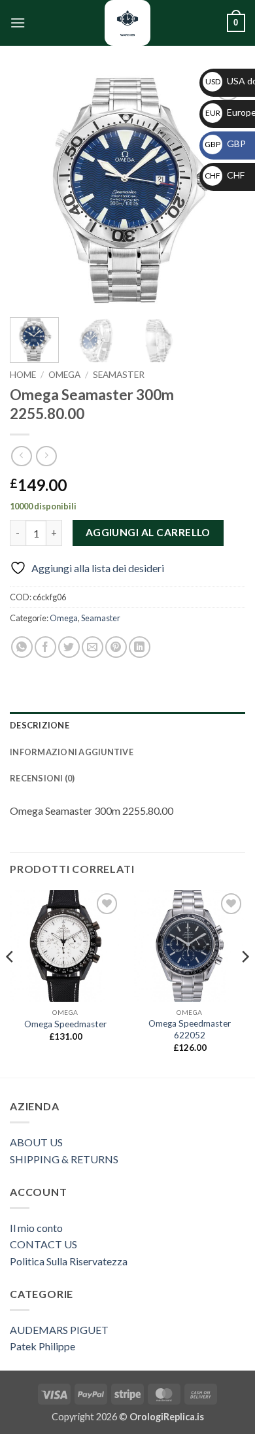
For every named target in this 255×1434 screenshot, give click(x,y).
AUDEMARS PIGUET (59, 1329)
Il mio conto (36, 1227)
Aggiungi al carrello (148, 532)
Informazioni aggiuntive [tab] (71, 752)
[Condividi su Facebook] (45, 647)
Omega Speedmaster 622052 (189, 1029)
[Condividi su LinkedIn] (139, 647)
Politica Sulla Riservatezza (69, 1261)
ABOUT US (36, 1142)
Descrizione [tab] (39, 725)
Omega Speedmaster (65, 1024)
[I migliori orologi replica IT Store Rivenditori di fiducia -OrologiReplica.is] (127, 23)
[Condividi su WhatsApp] (22, 647)
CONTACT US (43, 1244)
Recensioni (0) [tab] (42, 778)
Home (23, 374)
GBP (225, 143)
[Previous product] (46, 456)
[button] (18, 23)
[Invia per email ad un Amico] (92, 647)
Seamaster (118, 374)
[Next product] (21, 456)
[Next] (244, 982)
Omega (64, 374)
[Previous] (30, 189)
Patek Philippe (42, 1346)
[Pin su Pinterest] (116, 647)
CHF (225, 174)
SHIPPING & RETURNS (64, 1159)
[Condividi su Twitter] (69, 647)
